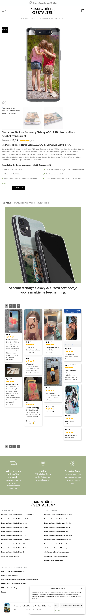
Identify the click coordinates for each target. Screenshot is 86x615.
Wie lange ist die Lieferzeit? (9, 575)
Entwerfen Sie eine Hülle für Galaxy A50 (56, 544)
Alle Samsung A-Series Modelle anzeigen (56, 552)
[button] (82, 588)
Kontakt (3, 592)
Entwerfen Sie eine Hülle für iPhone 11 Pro (14, 535)
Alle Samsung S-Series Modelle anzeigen (56, 548)
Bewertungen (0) (43, 203)
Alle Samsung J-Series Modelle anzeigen (56, 556)
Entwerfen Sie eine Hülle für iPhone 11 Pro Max (15, 539)
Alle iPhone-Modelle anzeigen (10, 556)
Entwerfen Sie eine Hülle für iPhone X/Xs (13, 544)
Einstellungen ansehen (71, 605)
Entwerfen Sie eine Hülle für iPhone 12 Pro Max (15, 519)
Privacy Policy (56, 610)
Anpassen (18, 188)
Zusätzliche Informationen (24, 203)
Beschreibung (7, 203)
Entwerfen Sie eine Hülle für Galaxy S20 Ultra (58, 535)
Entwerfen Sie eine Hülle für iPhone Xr (12, 552)
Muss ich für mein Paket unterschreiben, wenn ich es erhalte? (19, 579)
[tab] (7, 203)
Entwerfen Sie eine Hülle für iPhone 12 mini (14, 523)
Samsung (34, 19)
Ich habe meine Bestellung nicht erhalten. (13, 583)
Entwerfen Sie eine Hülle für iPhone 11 (12, 531)
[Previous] (6, 64)
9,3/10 (31, 141)
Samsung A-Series (46, 19)
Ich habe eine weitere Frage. (9, 588)
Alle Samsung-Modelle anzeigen (53, 560)
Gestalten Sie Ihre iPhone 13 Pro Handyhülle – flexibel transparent (32, 606)
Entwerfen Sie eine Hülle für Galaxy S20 (56, 531)
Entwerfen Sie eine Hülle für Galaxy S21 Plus (57, 523)
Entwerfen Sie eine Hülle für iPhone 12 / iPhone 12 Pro (17, 515)
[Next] (80, 64)
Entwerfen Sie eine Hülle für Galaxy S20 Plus (57, 539)
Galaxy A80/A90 (60, 19)
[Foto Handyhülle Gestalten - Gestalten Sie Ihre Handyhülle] (43, 10)
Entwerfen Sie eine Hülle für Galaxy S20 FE (57, 527)
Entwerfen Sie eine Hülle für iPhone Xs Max (14, 548)
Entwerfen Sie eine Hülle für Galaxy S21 (56, 519)
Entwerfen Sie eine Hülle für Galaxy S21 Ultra (58, 515)
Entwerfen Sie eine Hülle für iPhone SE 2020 (14, 527)
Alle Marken (24, 19)
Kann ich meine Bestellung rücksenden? (13, 571)
